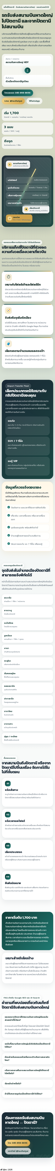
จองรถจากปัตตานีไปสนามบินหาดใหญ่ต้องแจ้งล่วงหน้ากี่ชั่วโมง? (26, 1018)
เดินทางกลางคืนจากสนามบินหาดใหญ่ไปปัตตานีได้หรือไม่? (27, 1072)
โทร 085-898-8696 (17, 1143)
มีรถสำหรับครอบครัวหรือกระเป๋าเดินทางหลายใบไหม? (27, 1059)
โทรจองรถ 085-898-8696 (17, 92)
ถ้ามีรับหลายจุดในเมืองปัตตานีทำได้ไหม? (23, 1093)
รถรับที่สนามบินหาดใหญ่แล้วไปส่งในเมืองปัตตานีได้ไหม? (27, 1045)
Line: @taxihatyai (13, 101)
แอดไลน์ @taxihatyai (18, 1151)
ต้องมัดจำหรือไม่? (13, 1083)
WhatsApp (34, 101)
